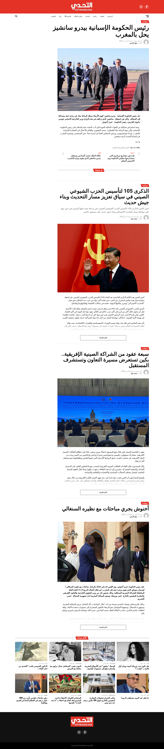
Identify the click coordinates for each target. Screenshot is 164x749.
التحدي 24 (68, 16)
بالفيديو (53, 16)
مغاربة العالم (78, 16)
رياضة (95, 16)
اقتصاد (102, 16)
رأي (60, 16)
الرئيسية (110, 16)
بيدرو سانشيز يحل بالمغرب (120, 147)
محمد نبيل (134, 219)
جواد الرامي (133, 43)
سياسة (87, 16)
